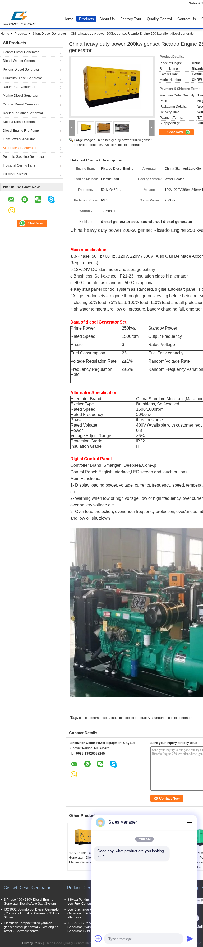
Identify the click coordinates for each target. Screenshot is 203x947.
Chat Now (175, 132)
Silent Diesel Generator (49, 33)
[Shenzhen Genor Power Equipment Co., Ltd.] (72, 128)
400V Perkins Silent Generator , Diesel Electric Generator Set (84, 857)
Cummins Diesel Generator (22, 78)
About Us (107, 19)
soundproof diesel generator (171, 718)
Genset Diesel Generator (21, 52)
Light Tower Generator (19, 139)
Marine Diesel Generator (20, 96)
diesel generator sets (94, 718)
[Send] (190, 938)
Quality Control (159, 19)
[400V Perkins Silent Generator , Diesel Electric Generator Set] (86, 837)
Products (86, 19)
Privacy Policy (32, 943)
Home (68, 19)
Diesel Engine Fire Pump (21, 130)
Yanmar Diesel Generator (21, 104)
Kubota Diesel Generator (21, 122)
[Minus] (190, 822)
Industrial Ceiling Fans (19, 165)
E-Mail (197, 927)
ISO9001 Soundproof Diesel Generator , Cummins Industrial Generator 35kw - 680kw (32, 913)
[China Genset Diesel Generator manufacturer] (20, 18)
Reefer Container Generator (23, 113)
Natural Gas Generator (19, 87)
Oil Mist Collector (15, 174)
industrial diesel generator (130, 718)
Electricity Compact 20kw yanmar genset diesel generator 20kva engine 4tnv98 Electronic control (31, 927)
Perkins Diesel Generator (21, 69)
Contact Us (186, 19)
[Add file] (98, 938)
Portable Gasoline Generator (23, 157)
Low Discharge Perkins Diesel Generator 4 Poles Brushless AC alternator (90, 913)
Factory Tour (130, 19)
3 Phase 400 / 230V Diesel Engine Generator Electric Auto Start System (30, 902)
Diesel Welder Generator (21, 61)
